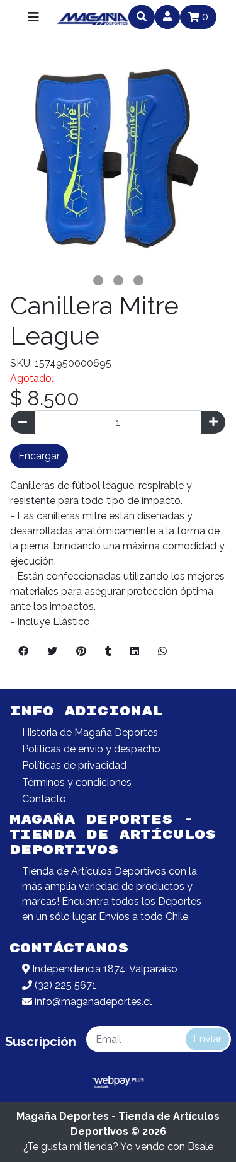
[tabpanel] (118, 162)
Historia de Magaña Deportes (90, 733)
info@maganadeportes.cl (92, 1002)
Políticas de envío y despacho (91, 749)
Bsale (200, 1147)
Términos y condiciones (77, 782)
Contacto (44, 799)
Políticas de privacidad (74, 765)
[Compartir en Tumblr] (108, 652)
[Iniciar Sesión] (167, 17)
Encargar (39, 456)
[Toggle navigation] (33, 17)
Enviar (207, 1039)
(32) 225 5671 (64, 985)
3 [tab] (138, 280)
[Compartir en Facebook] (23, 652)
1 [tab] (98, 280)
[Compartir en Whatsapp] (162, 652)
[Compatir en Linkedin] (134, 652)
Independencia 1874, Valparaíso (103, 969)
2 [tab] (118, 280)
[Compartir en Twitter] (52, 652)
